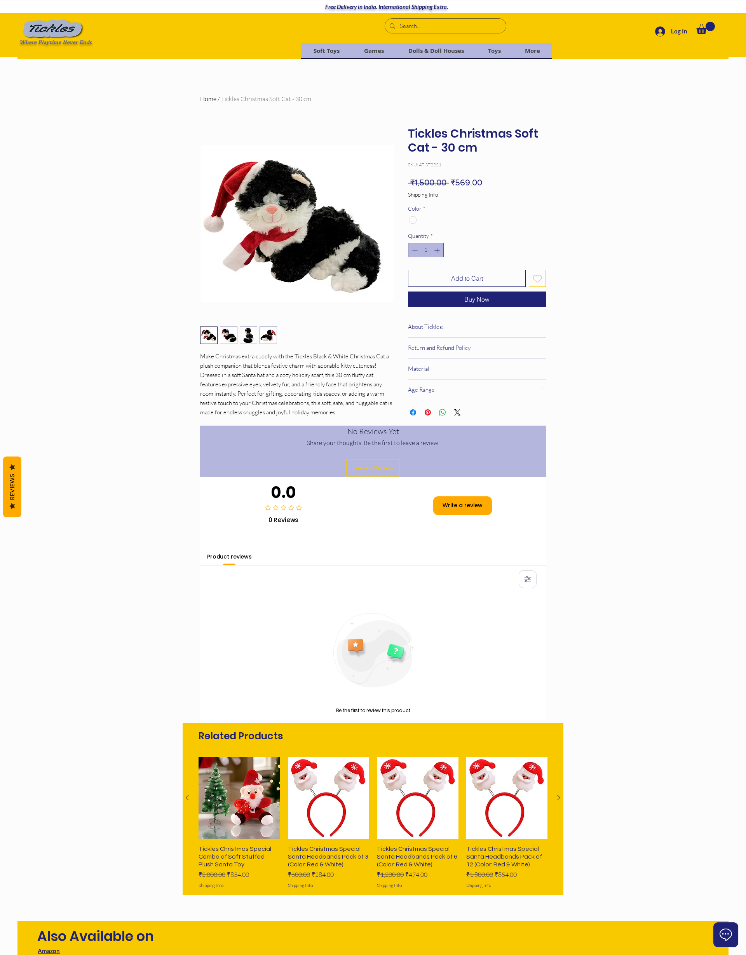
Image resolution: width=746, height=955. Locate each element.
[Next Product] (558, 797)
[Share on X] (457, 412)
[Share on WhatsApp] (442, 412)
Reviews (12, 486)
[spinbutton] (426, 250)
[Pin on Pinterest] (427, 412)
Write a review (463, 505)
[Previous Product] (187, 797)
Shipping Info (423, 194)
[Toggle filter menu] (528, 579)
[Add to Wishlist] (537, 278)
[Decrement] (414, 250)
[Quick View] (239, 798)
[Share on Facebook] (413, 412)
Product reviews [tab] (229, 556)
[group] (373, 823)
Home (208, 99)
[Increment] (438, 250)
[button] (705, 28)
